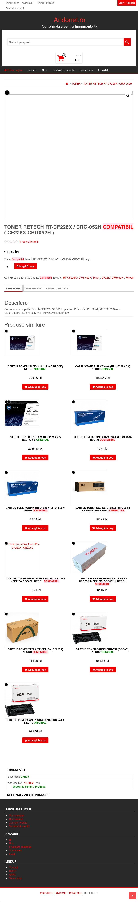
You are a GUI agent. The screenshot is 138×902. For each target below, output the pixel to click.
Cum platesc (28, 2)
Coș (44, 70)
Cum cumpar (12, 2)
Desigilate (103, 70)
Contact (32, 70)
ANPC (12, 874)
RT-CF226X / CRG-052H (77, 277)
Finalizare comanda (63, 70)
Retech (129, 277)
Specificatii (33, 288)
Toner (76, 83)
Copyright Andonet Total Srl (61, 893)
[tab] (13, 288)
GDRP (12, 871)
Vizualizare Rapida (64, 334)
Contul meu (86, 70)
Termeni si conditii (15, 8)
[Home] (10, 839)
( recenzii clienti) (29, 241)
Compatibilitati (57, 288)
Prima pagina (14, 70)
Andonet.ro (69, 19)
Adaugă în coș (25, 266)
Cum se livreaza (46, 2)
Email (12, 854)
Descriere (13, 288)
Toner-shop (15, 878)
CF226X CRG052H (112, 277)
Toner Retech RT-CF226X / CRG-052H (107, 83)
